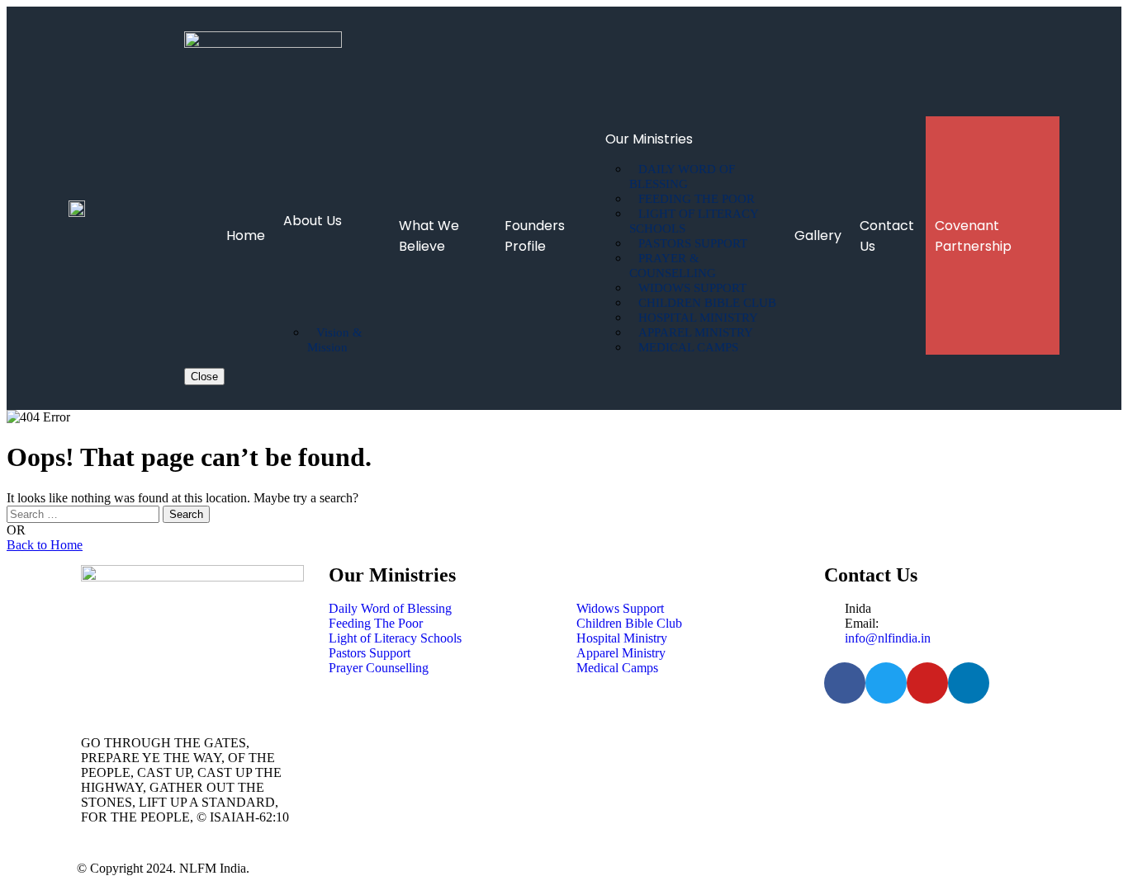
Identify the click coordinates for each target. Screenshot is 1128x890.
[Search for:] (85, 513)
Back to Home (45, 545)
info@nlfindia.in (888, 638)
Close (204, 376)
